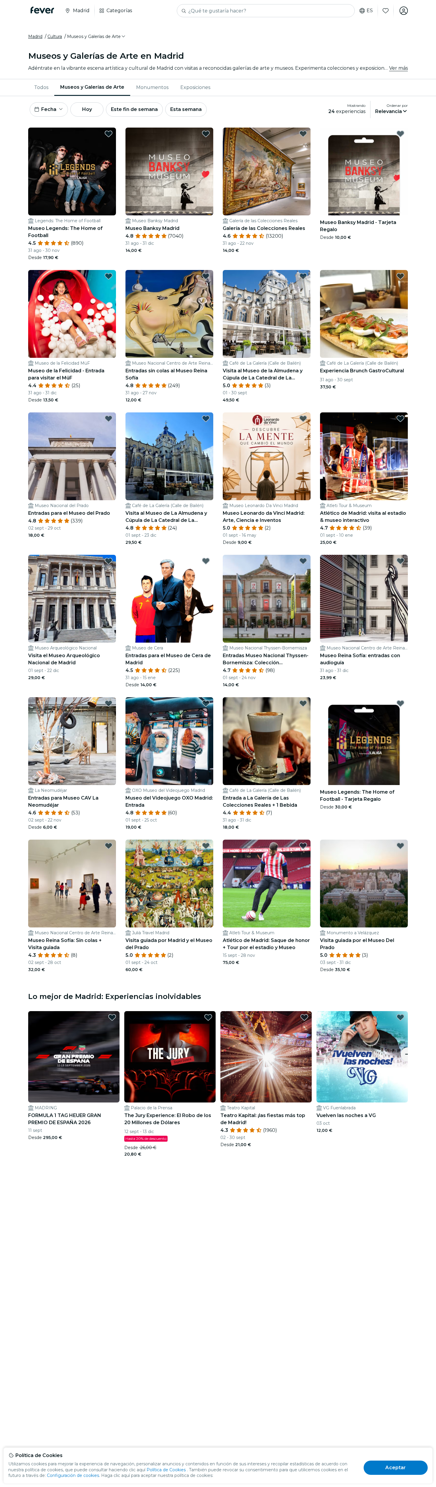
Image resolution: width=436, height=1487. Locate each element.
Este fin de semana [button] (134, 109)
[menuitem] (41, 87)
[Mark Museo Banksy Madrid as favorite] (206, 134)
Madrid (35, 36)
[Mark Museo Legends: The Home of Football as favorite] (108, 134)
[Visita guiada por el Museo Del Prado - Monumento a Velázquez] (364, 883)
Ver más (398, 68)
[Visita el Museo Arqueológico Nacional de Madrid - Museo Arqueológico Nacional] (72, 599)
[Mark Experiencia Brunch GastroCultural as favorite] (400, 276)
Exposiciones (195, 87)
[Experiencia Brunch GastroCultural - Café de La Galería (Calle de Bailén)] (364, 314)
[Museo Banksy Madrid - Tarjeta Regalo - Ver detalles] (364, 171)
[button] (96, 36)
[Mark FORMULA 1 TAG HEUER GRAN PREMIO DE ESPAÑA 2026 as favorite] (112, 1017)
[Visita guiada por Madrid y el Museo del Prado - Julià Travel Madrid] (169, 883)
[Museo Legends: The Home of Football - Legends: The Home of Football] (72, 171)
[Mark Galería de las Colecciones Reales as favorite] (303, 134)
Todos (41, 87)
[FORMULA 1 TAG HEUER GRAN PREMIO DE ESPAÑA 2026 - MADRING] (74, 1056)
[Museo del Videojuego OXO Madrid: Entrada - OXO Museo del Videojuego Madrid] (169, 741)
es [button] (370, 10)
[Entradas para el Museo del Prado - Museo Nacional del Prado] (72, 456)
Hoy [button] (87, 109)
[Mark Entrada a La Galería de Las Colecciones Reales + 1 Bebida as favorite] (303, 703)
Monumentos (152, 87)
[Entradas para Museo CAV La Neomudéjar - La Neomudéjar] (72, 741)
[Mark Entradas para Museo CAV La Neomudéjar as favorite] (108, 703)
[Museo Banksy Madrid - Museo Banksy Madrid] (169, 171)
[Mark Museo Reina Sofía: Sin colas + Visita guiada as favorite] (108, 846)
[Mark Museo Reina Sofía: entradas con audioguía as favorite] (400, 561)
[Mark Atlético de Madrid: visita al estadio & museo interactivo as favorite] (400, 418)
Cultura (54, 36)
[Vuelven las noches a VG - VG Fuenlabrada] (362, 1056)
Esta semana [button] (186, 109)
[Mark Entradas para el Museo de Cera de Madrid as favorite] (206, 561)
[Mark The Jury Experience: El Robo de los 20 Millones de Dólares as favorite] (208, 1017)
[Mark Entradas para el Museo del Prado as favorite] (108, 418)
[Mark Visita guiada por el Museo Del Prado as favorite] (400, 846)
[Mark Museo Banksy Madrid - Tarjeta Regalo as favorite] (400, 134)
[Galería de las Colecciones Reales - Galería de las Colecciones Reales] (267, 171)
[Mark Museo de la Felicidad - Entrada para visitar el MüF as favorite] (108, 276)
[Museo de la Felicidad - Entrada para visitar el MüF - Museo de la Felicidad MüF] (72, 314)
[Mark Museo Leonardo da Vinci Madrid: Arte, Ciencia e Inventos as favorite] (303, 418)
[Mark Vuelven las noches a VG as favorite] (400, 1017)
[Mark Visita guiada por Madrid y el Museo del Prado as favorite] (206, 846)
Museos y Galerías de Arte (92, 87)
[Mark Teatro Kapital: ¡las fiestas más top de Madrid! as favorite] (304, 1017)
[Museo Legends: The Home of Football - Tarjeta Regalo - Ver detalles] (364, 741)
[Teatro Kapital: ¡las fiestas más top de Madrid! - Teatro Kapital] (266, 1056)
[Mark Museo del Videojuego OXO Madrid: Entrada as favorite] (206, 703)
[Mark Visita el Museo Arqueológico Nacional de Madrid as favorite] (108, 561)
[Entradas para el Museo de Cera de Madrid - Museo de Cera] (169, 599)
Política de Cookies (166, 1469)
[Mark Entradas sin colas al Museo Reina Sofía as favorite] (206, 276)
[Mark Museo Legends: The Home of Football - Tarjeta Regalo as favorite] (400, 703)
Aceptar (395, 1467)
